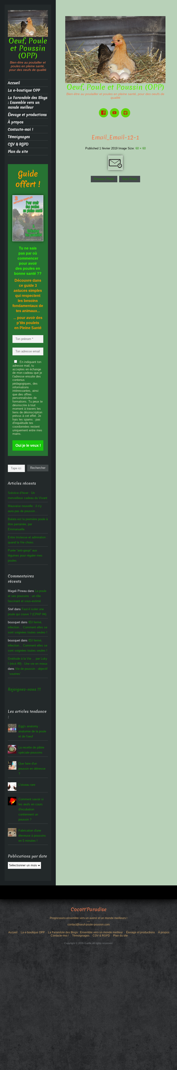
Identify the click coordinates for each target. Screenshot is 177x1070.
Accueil (14, 83)
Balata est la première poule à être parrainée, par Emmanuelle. (28, 524)
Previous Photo (104, 179)
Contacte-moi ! (20, 129)
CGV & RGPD (18, 144)
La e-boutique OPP (24, 90)
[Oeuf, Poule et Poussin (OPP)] (115, 49)
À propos (16, 122)
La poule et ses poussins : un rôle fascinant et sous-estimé (27, 596)
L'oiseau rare (26, 784)
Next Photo (129, 179)
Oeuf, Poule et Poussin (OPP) (115, 87)
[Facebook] (104, 109)
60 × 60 (141, 148)
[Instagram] (126, 109)
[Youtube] (115, 109)
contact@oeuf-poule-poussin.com (89, 924)
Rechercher (37, 468)
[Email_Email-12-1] (115, 162)
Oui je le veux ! (28, 445)
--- (88, 921)
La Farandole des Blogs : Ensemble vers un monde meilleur (27, 102)
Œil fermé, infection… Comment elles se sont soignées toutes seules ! (27, 627)
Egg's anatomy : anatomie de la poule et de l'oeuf (32, 731)
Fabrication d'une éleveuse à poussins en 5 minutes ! (32, 835)
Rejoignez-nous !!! (24, 689)
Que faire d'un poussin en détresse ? (31, 768)
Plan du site (18, 151)
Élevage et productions (27, 114)
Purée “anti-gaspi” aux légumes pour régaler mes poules (25, 555)
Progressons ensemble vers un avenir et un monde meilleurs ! (88, 918)
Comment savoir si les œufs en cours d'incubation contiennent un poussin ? (31, 809)
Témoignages (19, 136)
